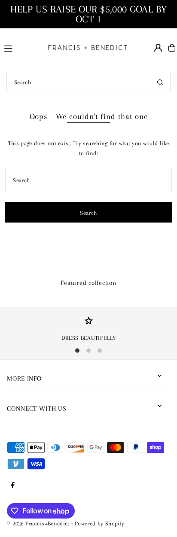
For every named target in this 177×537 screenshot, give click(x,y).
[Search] (160, 82)
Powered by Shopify (100, 523)
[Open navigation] (20, 47)
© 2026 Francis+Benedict (38, 523)
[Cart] (171, 48)
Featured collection (88, 282)
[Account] (158, 48)
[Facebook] (13, 485)
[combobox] (88, 82)
